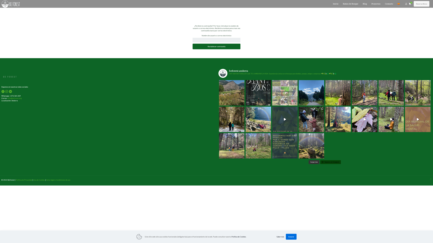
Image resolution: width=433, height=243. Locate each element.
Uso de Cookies (39, 180)
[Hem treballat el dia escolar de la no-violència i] (285, 119)
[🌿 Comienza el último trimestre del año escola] (418, 93)
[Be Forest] (51, 4)
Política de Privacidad (24, 180)
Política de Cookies (238, 237)
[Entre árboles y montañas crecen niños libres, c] (311, 93)
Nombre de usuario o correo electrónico (216, 36)
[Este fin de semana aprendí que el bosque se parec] (338, 93)
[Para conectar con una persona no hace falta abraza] (391, 119)
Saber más (280, 237)
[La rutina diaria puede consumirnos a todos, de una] (231, 119)
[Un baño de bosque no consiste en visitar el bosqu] (231, 93)
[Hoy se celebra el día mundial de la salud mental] (418, 119)
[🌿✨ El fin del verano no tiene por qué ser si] (258, 146)
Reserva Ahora (421, 4)
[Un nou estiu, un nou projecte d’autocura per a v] (285, 93)
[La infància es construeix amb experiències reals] (391, 93)
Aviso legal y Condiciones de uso (58, 180)
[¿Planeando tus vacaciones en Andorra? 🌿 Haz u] (364, 93)
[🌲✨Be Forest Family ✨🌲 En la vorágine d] (231, 146)
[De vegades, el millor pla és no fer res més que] (258, 93)
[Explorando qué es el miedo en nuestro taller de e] (364, 119)
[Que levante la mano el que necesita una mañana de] (258, 119)
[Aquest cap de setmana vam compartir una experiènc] (338, 119)
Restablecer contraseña (216, 46)
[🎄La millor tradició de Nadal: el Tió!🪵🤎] (311, 119)
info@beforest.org (15, 98)
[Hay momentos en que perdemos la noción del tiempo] (311, 146)
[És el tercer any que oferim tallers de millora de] (285, 146)
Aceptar (291, 237)
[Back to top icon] (431, 179)
